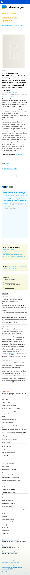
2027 (13, 266)
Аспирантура (5, 466)
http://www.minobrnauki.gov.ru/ (10, 540)
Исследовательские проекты (10, 492)
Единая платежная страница (9, 439)
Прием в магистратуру (8, 463)
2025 (19, 266)
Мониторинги (5, 495)
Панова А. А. (6, 203)
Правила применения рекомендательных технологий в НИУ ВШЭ (12, 568)
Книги (5, 13)
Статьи (13, 13)
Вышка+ (4, 461)
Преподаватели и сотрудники (10, 411)
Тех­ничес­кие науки (9, 287)
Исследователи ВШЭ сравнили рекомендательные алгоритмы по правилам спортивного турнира (12, 331)
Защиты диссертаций (7, 500)
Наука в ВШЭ (21, 28)
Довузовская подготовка (8, 452)
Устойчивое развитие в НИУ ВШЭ (11, 408)
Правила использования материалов (10, 28)
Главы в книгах (9, 16)
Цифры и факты (6, 402)
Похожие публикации (14, 192)
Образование (19, 154)
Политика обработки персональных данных (12, 565)
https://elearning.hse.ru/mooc (10, 552)
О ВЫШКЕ (5, 400)
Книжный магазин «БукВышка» (10, 522)
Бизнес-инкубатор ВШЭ (8, 475)
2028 (10, 266)
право (11, 258)
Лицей (3, 449)
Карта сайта (4, 571)
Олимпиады (5, 455)
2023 (24, 266)
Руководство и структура (9, 405)
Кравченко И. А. (14, 96)
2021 (7, 268)
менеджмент (6, 258)
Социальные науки (9, 286)
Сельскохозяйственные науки (12, 284)
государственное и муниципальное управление (12, 160)
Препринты (7, 20)
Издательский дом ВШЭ (8, 519)
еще (16, 268)
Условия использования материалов (10, 562)
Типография (5, 525)
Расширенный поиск (18, 25)
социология (17, 258)
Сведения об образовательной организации (14, 432)
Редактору (26, 573)
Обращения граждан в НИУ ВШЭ (10, 419)
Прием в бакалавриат (7, 458)
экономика (22, 258)
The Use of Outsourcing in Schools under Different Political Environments (15, 200)
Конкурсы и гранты (7, 506)
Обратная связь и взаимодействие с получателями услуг (11, 481)
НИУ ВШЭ (11, 92)
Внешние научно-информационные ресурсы (13, 509)
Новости (5, 293)
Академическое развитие (8, 503)
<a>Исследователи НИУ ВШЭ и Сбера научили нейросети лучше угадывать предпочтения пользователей (14, 365)
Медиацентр (5, 527)
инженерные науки (18, 254)
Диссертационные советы (9, 497)
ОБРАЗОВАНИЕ (6, 447)
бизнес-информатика (8, 249)
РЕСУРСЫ (5, 513)
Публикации (15, 7)
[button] (3, 195)
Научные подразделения (8, 489)
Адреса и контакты (16, 560)
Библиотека (5, 516)
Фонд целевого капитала (8, 422)
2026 (16, 266)
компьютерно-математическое (11, 256)
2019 (13, 268)
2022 (4, 268)
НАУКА (4, 486)
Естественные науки (10, 281)
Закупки (4, 416)
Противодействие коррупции (10, 425)
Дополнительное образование (10, 469)
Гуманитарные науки (10, 279)
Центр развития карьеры (8, 472)
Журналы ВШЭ (6, 530)
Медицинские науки (10, 282)
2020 (10, 268)
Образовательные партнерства (10, 477)
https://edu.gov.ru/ (7, 546)
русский (8, 163)
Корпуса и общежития (8, 414)
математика (22, 256)
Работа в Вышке (6, 442)
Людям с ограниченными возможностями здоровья (13, 435)
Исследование (10, 353)
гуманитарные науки (8, 254)
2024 (21, 266)
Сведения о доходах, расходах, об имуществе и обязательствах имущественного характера (15, 428)
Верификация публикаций (7, 25)
